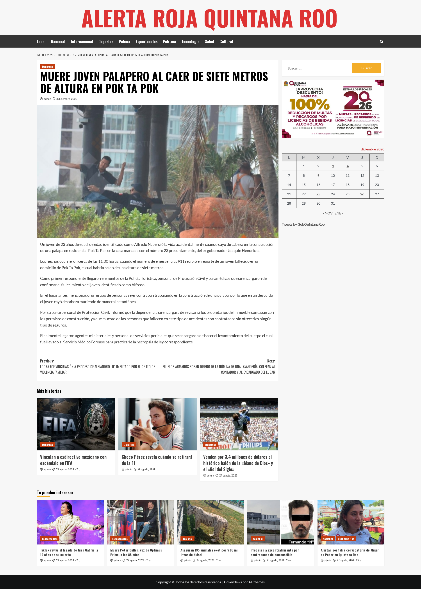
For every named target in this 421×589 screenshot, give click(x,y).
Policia (124, 41)
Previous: (97, 366)
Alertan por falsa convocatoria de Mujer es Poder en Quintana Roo (350, 552)
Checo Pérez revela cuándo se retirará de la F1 (157, 459)
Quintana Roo (346, 539)
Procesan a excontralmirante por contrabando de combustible (275, 552)
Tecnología (190, 41)
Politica (169, 41)
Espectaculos (146, 41)
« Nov (328, 213)
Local (41, 41)
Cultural (226, 41)
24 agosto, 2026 (228, 475)
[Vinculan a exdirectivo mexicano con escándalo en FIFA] (76, 424)
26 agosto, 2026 (146, 469)
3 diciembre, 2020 (66, 98)
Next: (218, 366)
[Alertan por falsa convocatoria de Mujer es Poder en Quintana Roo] (351, 522)
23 (318, 194)
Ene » (339, 213)
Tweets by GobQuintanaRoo (303, 224)
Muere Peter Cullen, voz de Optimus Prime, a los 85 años (136, 552)
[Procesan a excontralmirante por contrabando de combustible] (280, 522)
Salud (209, 41)
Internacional (82, 41)
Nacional (58, 41)
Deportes (105, 41)
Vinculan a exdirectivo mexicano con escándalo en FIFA (73, 459)
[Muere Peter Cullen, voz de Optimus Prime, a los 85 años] (140, 522)
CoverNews (233, 582)
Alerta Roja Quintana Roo (209, 17)
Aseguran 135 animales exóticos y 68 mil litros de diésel (209, 552)
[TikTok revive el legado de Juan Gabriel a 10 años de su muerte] (70, 522)
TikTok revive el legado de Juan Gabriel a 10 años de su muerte (69, 552)
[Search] (381, 41)
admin (47, 98)
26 (362, 194)
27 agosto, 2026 (65, 469)
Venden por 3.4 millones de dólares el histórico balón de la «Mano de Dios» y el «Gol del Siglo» (238, 462)
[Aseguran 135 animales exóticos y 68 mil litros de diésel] (210, 522)
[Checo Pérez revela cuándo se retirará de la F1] (157, 424)
